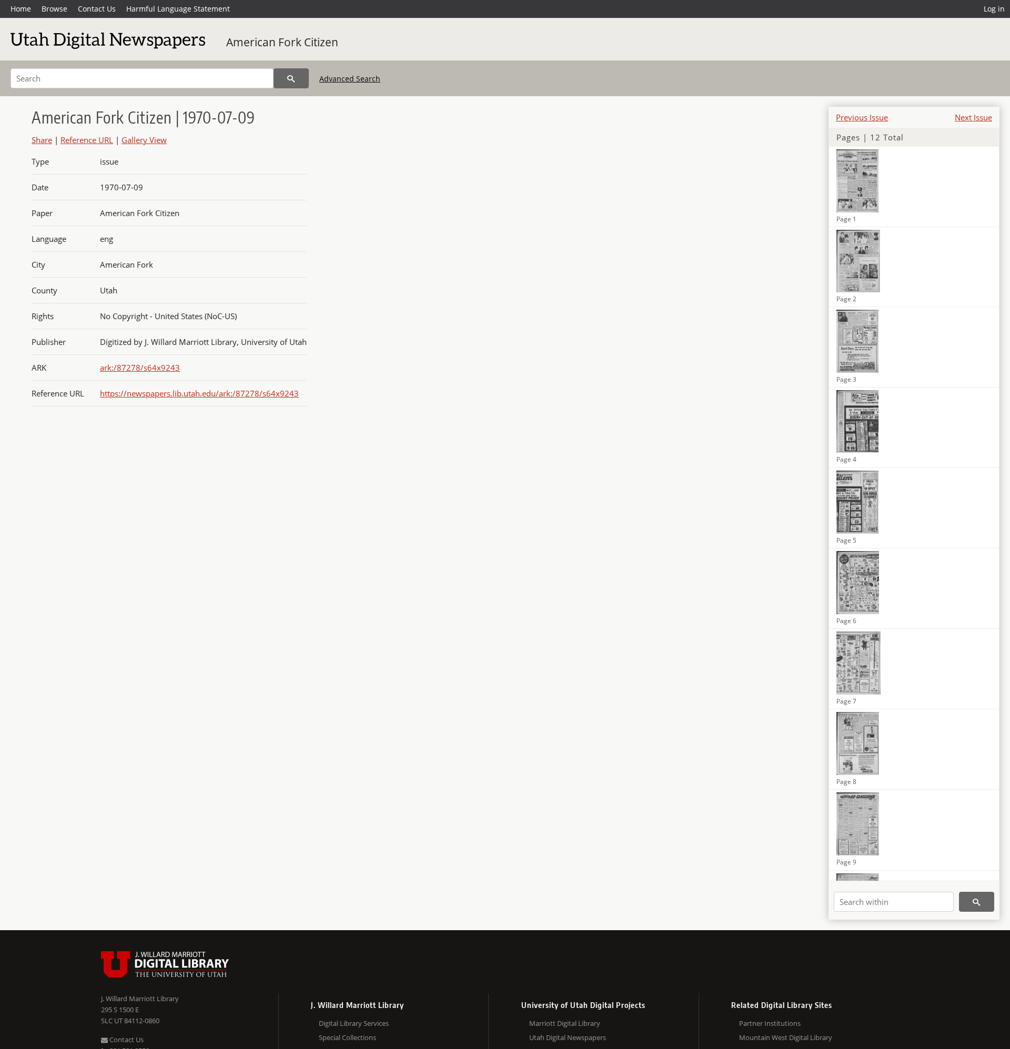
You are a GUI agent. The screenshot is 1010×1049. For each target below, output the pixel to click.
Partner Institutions (770, 1023)
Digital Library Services (354, 1023)
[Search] (291, 78)
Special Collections (347, 1037)
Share (42, 140)
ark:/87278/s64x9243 (140, 367)
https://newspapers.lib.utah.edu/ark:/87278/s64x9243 (199, 393)
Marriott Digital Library (564, 1023)
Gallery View (144, 140)
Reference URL (86, 140)
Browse (54, 9)
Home (21, 9)
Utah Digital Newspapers (567, 1037)
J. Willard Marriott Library (140, 998)
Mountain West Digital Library (785, 1037)
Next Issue (973, 117)
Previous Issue (862, 117)
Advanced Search (349, 79)
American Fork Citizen (282, 42)
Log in (994, 9)
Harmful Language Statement (178, 9)
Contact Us (97, 9)
